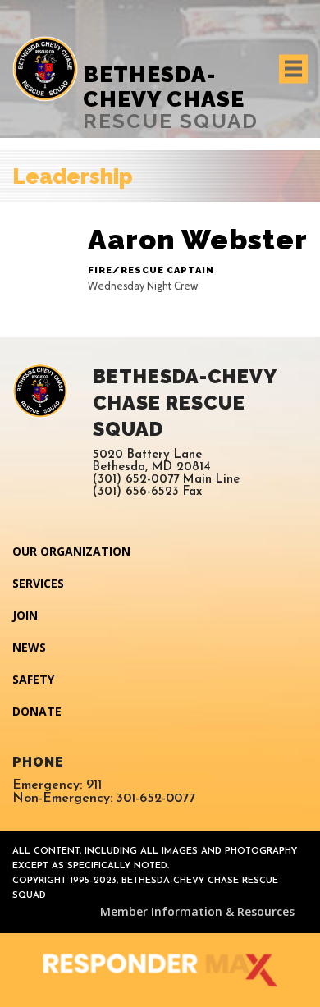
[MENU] (293, 68)
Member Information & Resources (197, 911)
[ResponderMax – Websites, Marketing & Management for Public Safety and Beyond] (160, 970)
